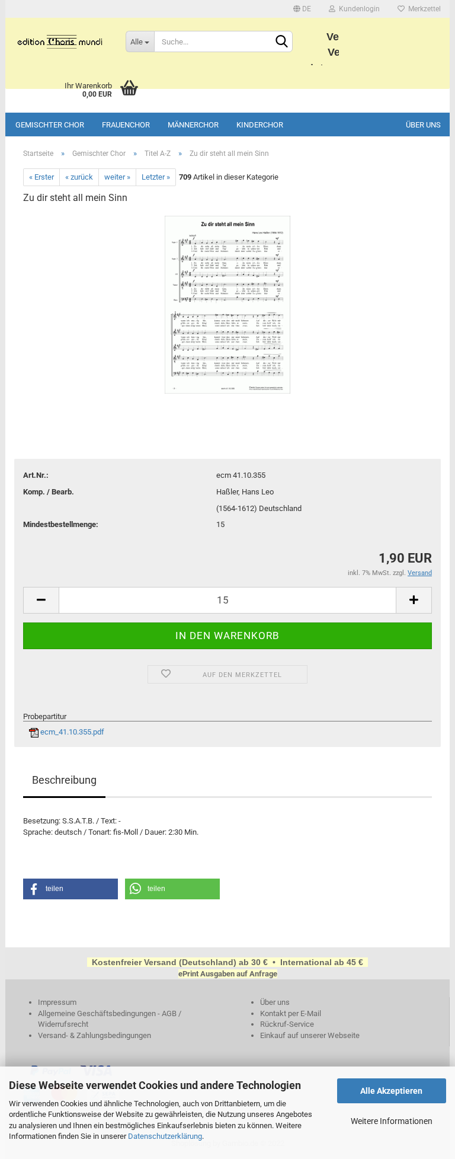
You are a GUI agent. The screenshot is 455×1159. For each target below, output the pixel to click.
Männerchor (193, 124)
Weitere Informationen (391, 1121)
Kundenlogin (357, 9)
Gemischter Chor (49, 124)
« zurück (79, 177)
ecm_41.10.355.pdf (71, 731)
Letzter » (156, 177)
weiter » (117, 177)
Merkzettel (423, 9)
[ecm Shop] (61, 41)
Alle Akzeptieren (391, 1091)
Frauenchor (126, 124)
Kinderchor (259, 124)
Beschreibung (64, 780)
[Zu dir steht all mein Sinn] (227, 303)
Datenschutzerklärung (165, 1136)
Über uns (423, 124)
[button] (70, 889)
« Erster (41, 177)
